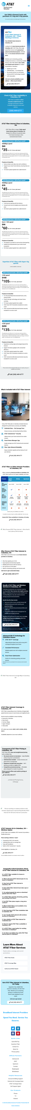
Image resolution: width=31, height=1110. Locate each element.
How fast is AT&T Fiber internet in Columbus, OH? (12, 884)
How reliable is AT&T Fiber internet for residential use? (13, 920)
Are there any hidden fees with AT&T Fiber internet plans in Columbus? (15, 933)
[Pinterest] (18, 1033)
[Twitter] (13, 1028)
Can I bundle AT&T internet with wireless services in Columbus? (14, 915)
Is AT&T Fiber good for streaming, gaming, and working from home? (15, 897)
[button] (28, 5)
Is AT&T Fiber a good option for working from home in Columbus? (14, 929)
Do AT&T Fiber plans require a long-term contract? (14, 902)
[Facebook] (13, 1033)
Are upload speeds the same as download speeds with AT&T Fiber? (14, 893)
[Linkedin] (18, 1028)
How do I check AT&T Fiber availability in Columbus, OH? (14, 924)
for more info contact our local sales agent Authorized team (15, 19)
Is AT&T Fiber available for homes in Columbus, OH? (13, 875)
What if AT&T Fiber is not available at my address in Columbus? (14, 906)
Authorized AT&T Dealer (11, 968)
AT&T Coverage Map (10, 963)
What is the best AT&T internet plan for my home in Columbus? (15, 879)
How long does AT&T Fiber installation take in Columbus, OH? (15, 911)
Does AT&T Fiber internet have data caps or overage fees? (15, 888)
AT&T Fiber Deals (9, 957)
